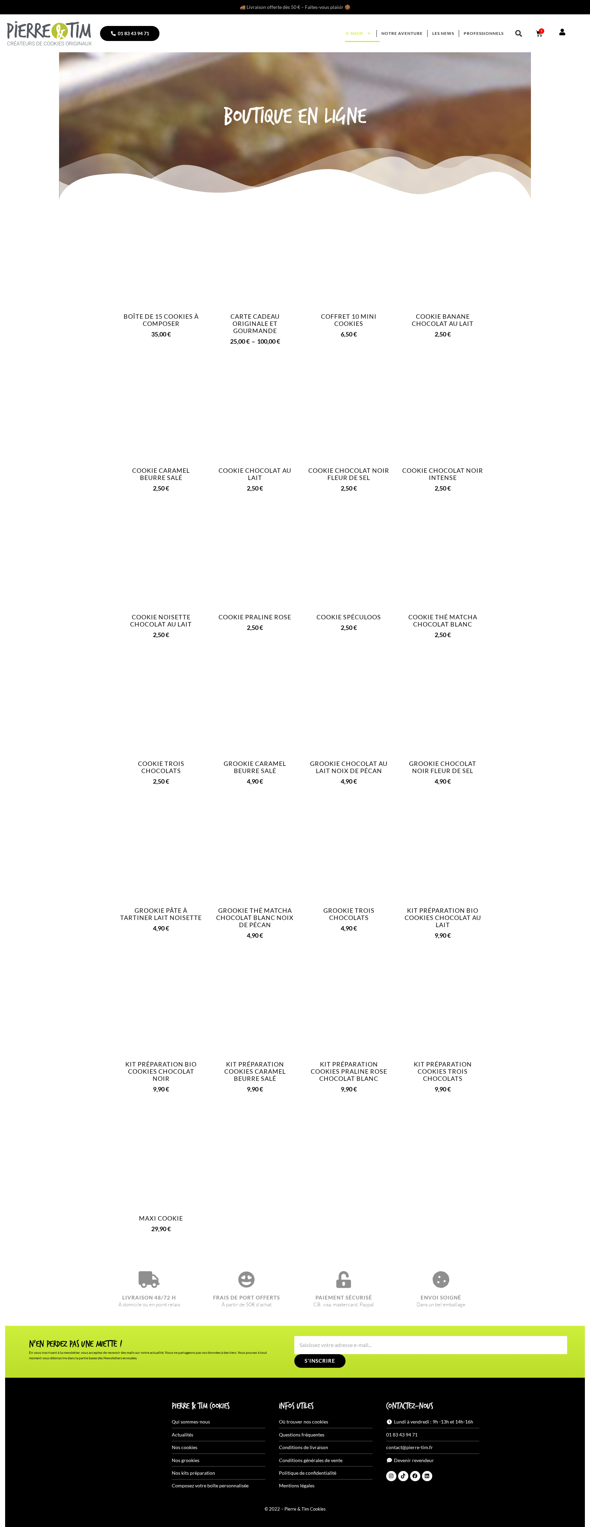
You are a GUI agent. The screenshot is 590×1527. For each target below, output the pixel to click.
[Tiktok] (403, 1476)
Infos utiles (296, 1406)
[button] (518, 33)
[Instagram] (391, 1476)
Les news (443, 33)
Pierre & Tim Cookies (201, 1406)
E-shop (354, 33)
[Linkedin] (427, 1476)
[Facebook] (415, 1476)
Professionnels (484, 33)
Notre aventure (402, 33)
